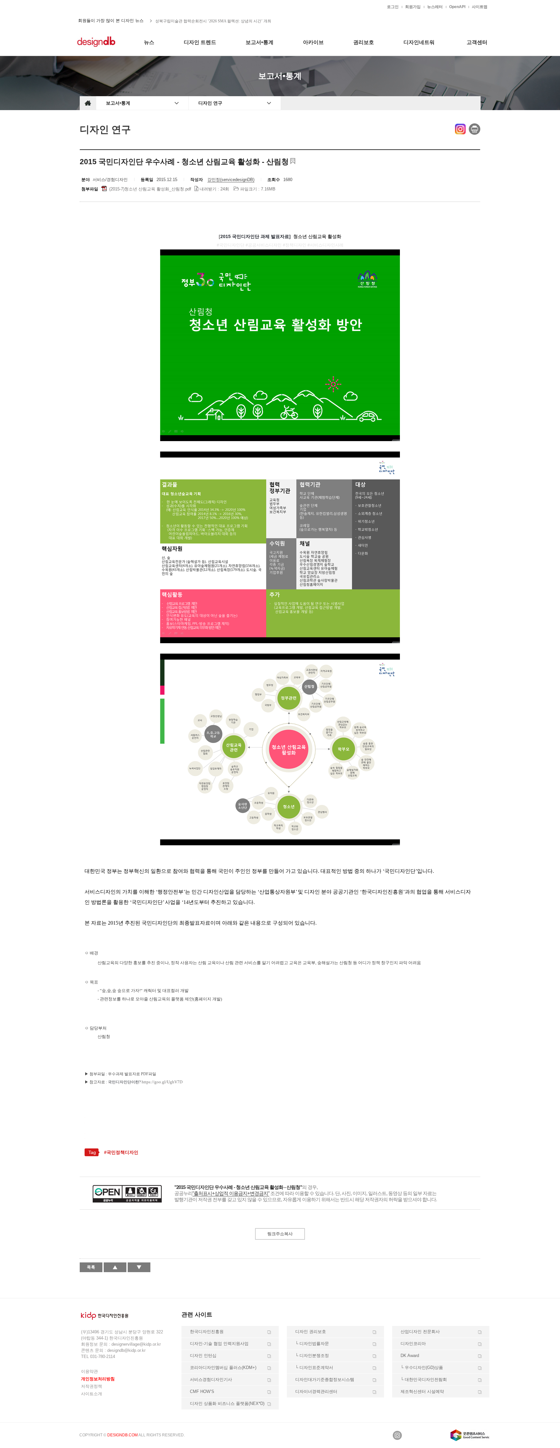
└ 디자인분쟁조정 (312, 1355)
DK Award (410, 1355)
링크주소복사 (280, 1233)
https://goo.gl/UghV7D (162, 1081)
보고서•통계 (118, 103)
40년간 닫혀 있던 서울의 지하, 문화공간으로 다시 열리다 (203, 20)
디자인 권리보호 (310, 1331)
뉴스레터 (435, 7)
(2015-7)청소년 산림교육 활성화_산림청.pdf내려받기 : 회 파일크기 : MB (191, 189)
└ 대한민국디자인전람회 (424, 1379)
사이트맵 (479, 7)
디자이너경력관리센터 (316, 1391)
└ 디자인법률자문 (312, 1343)
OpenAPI (457, 7)
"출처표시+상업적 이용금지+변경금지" (230, 1193)
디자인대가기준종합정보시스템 (324, 1379)
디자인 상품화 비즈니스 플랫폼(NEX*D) (227, 1403)
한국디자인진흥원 (93, 6)
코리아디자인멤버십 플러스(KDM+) (223, 1367)
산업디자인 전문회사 (420, 1331)
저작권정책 (91, 1386)
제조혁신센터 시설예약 (422, 1391)
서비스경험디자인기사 (211, 1379)
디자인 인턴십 (203, 1355)
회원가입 (413, 7)
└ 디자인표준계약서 (314, 1367)
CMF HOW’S (202, 1391)
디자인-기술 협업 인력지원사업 (219, 1343)
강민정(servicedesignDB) (230, 179)
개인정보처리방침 (98, 1378)
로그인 (393, 7)
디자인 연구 (210, 103)
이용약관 (89, 1371)
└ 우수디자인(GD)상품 (422, 1367)
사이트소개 (91, 1393)
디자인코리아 (413, 1343)
